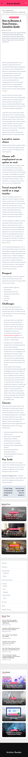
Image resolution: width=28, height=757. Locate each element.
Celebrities (6, 573)
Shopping (5, 592)
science (14, 698)
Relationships (6, 595)
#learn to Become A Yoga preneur (15, 36)
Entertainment (6, 571)
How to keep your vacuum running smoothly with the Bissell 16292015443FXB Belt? (11, 656)
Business (4, 563)
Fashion (5, 586)
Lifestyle (4, 584)
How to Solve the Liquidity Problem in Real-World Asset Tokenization (10, 622)
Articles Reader (13, 4)
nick (7, 518)
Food (4, 589)
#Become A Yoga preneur (10, 32)
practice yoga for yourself (11, 335)
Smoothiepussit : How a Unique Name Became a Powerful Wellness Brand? (14, 550)
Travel (4, 598)
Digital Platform (14, 714)
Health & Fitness (14, 17)
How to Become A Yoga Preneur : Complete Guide (11, 24)
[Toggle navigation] (2, 3)
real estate (14, 682)
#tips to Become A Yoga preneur (10, 38)
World (3, 606)
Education (4, 567)
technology (14, 730)
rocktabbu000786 (10, 535)
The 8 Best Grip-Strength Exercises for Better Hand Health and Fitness (14, 533)
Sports (4, 576)
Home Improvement (7, 580)
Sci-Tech (4, 602)
